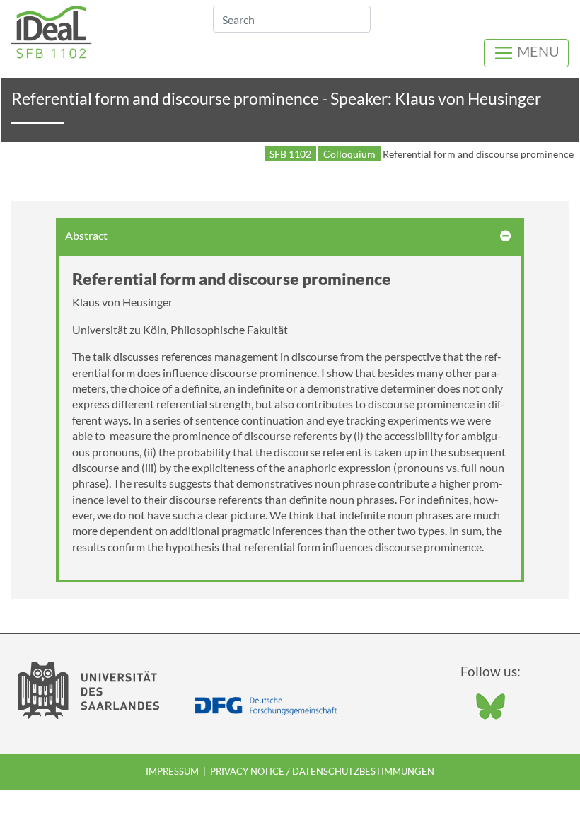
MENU (536, 50)
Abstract (86, 235)
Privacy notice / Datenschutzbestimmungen (322, 771)
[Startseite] (51, 30)
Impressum (172, 771)
